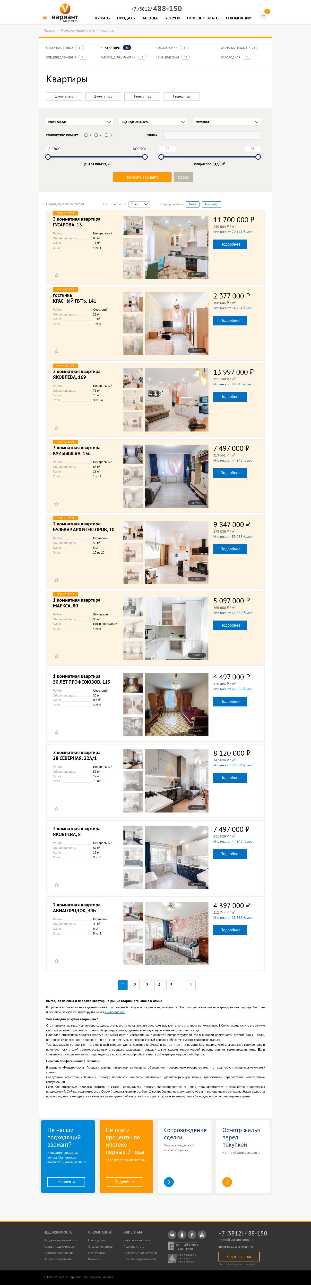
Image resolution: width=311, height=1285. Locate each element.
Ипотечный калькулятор (140, 1253)
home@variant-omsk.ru (236, 1240)
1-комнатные (64, 96)
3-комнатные (142, 96)
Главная (50, 30)
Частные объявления (59, 1253)
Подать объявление (58, 1259)
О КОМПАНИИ (238, 18)
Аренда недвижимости (59, 1246)
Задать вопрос (239, 1256)
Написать (66, 1182)
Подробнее (230, 244)
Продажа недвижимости (78, 30)
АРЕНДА (150, 18)
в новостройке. (114, 1012)
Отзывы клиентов (100, 1246)
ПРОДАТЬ (126, 18)
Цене (192, 204)
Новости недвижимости (139, 1259)
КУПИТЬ (102, 18)
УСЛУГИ (172, 18)
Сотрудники (96, 1253)
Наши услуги (97, 1240)
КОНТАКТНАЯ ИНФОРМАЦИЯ (235, 1247)
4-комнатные (181, 96)
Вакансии (94, 1259)
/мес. (233, 231)
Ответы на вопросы (137, 1240)
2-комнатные (103, 96)
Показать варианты (142, 177)
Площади (211, 204)
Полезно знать (133, 1246)
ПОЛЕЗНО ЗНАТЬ (203, 18)
